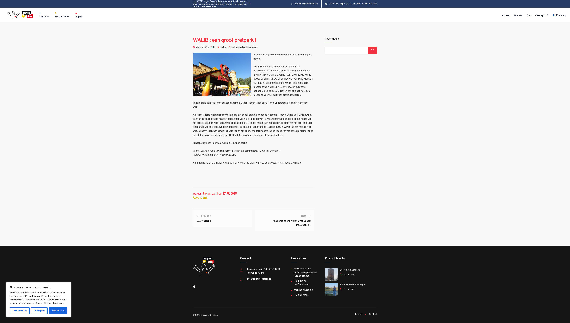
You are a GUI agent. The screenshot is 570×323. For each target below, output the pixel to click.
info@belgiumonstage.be (306, 4)
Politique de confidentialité (301, 283)
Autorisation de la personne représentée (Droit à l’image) (305, 272)
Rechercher (372, 50)
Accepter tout (58, 310)
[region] (38, 299)
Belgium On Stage (209, 315)
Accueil (506, 15)
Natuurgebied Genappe (352, 284)
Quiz (529, 15)
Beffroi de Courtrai (350, 269)
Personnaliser (20, 310)
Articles (518, 15)
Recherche (332, 39)
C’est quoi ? (541, 15)
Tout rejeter (39, 310)
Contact (373, 314)
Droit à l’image (301, 295)
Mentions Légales (303, 289)
